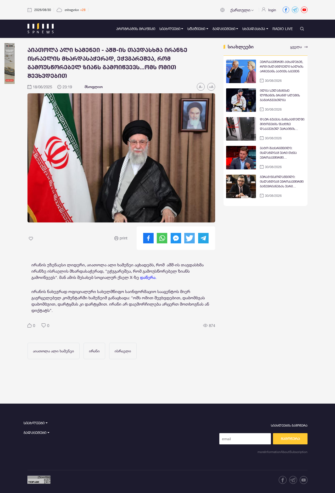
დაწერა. (148, 277)
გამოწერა (290, 439)
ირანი (94, 351)
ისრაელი (123, 351)
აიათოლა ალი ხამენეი (53, 351)
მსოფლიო (94, 87)
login (272, 10)
